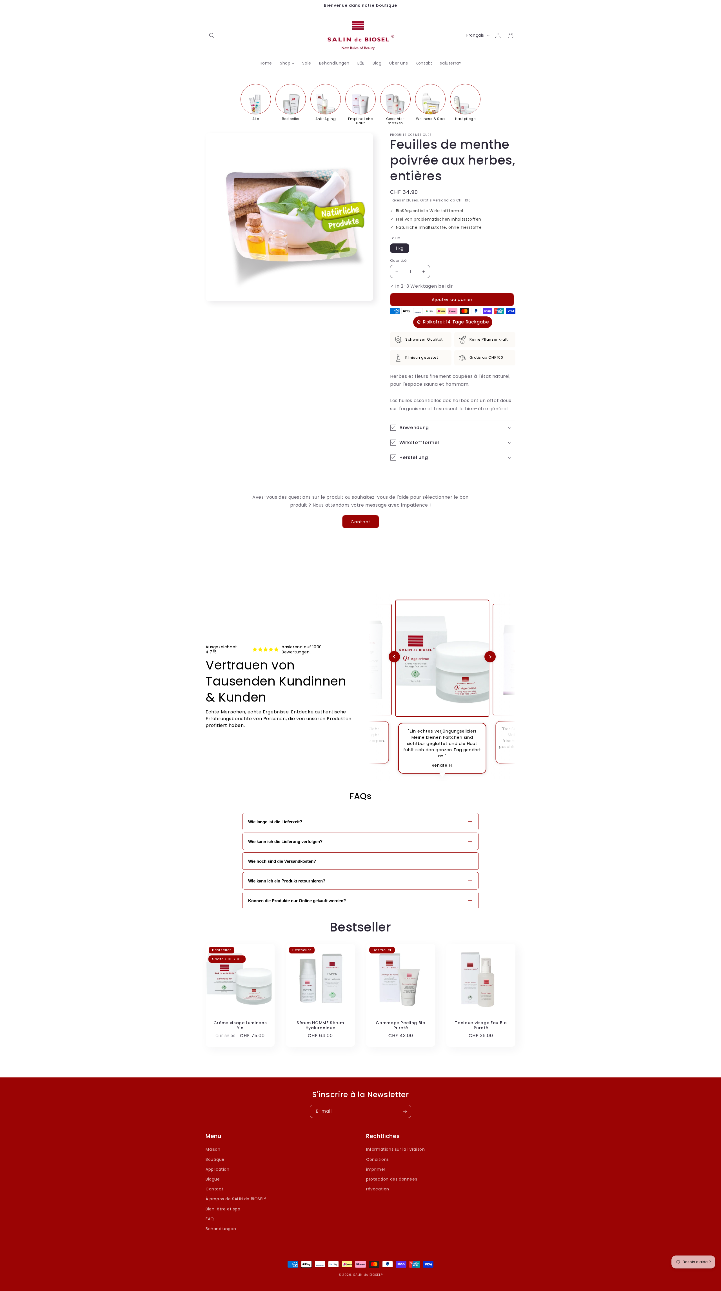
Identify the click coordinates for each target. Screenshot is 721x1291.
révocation (377, 1189)
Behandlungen (221, 1229)
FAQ (210, 1219)
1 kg (400, 248)
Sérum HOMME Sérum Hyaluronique (320, 1025)
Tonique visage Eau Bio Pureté (481, 1025)
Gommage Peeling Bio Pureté (401, 1025)
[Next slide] (490, 656)
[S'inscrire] (405, 1111)
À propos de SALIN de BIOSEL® (236, 1199)
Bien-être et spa (223, 1209)
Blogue (213, 1179)
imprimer (376, 1169)
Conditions (377, 1159)
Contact (361, 522)
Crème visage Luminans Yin (240, 1025)
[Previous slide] (394, 656)
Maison (213, 1149)
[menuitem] (266, 63)
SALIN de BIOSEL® (367, 1274)
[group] (256, 102)
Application (218, 1169)
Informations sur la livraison (395, 1149)
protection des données (391, 1179)
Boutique (215, 1159)
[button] (212, 35)
